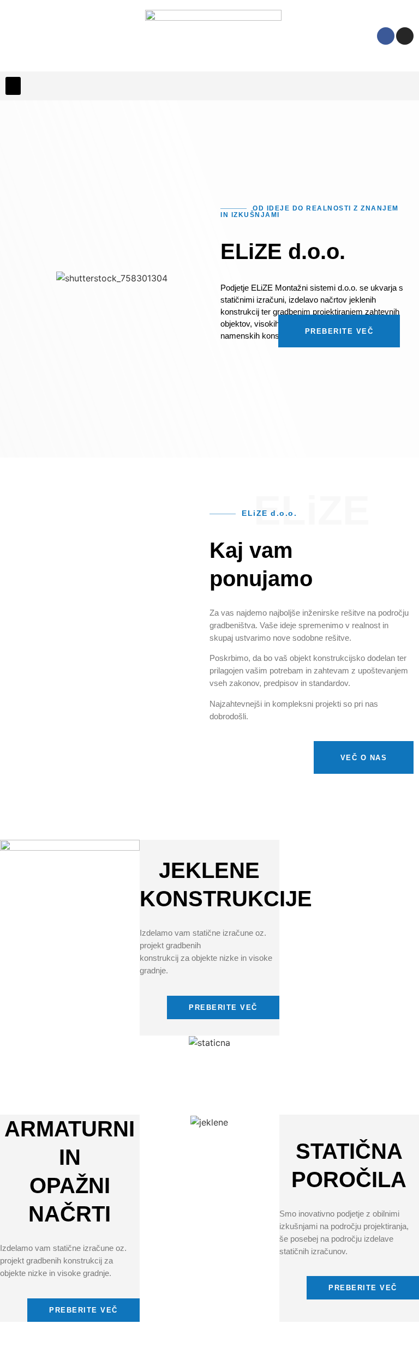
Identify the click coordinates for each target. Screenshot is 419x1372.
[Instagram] (405, 36)
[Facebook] (385, 36)
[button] (13, 86)
